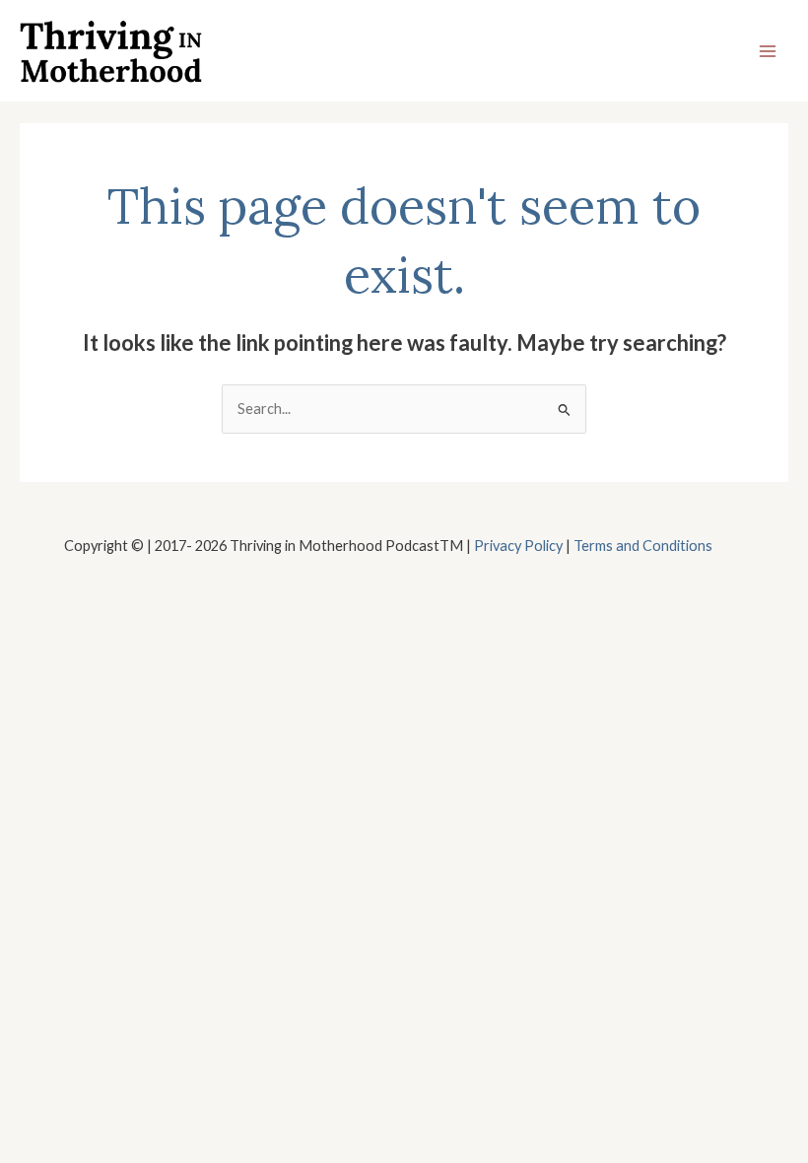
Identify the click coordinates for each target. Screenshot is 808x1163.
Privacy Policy (518, 545)
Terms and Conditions (642, 545)
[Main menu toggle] (767, 51)
